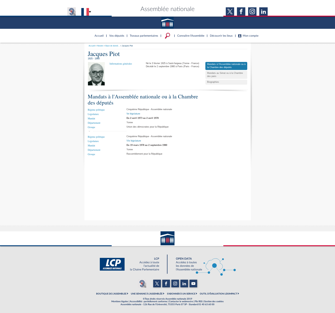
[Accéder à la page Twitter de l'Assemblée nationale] (230, 11)
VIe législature (133, 141)
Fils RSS (198, 301)
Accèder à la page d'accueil (98, 33)
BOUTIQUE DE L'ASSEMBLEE (111, 294)
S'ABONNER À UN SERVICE (181, 294)
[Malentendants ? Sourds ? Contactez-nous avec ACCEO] (71, 11)
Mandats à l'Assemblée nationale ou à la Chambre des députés (226, 66)
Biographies (213, 82)
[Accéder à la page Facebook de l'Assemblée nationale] (241, 11)
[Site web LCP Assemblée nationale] (132, 264)
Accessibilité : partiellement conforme (148, 301)
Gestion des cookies (214, 301)
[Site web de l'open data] (202, 264)
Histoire (100, 46)
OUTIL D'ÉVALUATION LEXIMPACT (218, 294)
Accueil (92, 46)
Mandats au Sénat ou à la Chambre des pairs (225, 74)
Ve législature (133, 114)
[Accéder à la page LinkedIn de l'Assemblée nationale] (263, 11)
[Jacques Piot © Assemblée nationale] (96, 74)
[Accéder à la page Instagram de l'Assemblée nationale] (252, 11)
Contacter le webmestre (181, 301)
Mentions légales (119, 301)
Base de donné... (112, 46)
